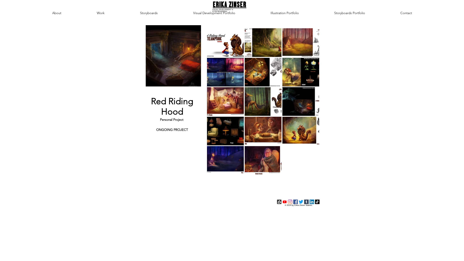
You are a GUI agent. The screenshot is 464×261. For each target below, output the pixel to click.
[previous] (215, 105)
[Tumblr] (306, 202)
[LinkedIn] (312, 202)
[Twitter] (301, 202)
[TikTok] (317, 202)
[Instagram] (290, 202)
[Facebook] (295, 202)
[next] (311, 105)
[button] (225, 42)
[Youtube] (284, 202)
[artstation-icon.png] (279, 202)
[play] (312, 172)
